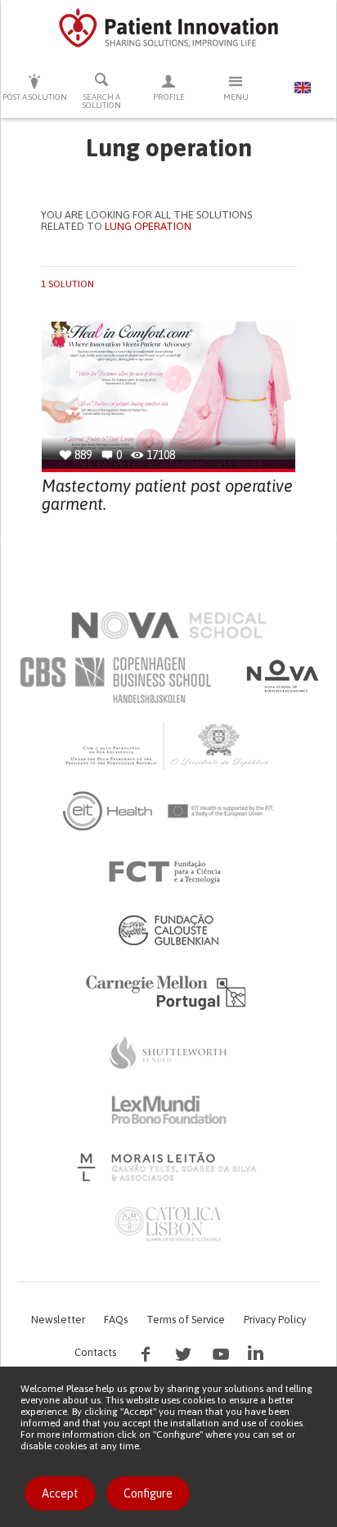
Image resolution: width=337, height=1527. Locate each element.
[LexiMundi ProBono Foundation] (168, 1109)
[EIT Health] (169, 811)
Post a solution (34, 96)
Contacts (95, 1352)
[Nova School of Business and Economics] (281, 675)
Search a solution (102, 101)
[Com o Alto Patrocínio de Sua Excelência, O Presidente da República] (168, 745)
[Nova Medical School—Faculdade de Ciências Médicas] (169, 625)
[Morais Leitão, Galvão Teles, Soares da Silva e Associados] (169, 1166)
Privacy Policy (275, 1319)
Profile (169, 96)
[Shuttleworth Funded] (168, 1052)
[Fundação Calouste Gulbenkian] (168, 929)
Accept (60, 1493)
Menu (236, 96)
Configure (148, 1493)
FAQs (116, 1319)
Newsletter (58, 1319)
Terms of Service (185, 1319)
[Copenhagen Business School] (114, 680)
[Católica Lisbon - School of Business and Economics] (168, 1224)
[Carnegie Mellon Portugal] (168, 991)
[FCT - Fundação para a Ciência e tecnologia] (169, 872)
